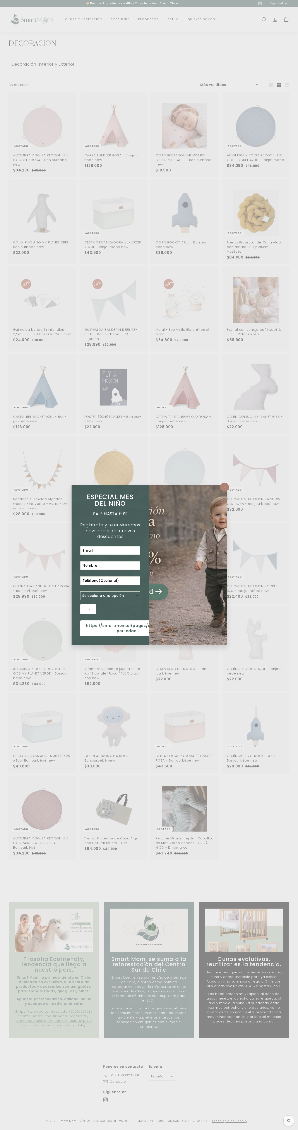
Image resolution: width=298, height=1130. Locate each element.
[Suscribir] (88, 609)
